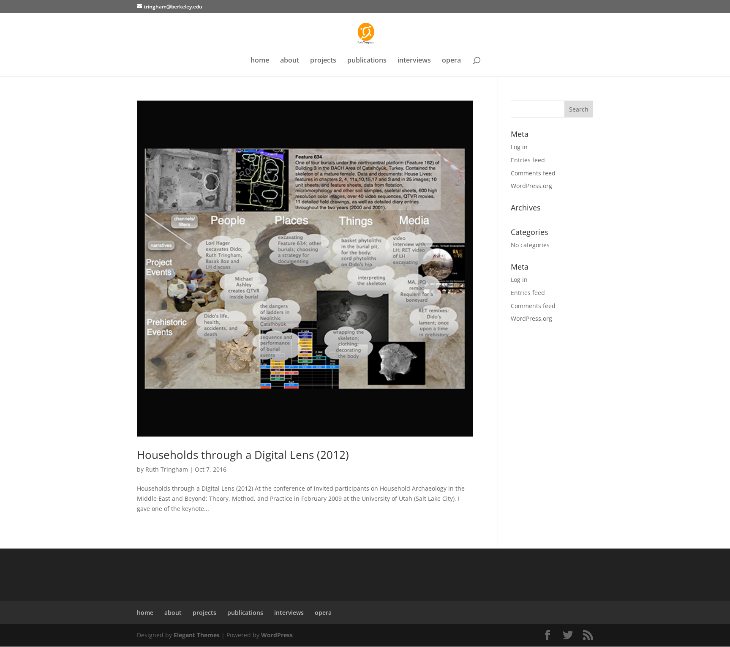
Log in (519, 147)
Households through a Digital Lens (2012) (243, 454)
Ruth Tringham (166, 469)
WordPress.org (531, 186)
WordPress (277, 635)
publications (367, 61)
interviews (414, 61)
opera (451, 61)
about (289, 61)
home (260, 61)
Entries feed (528, 160)
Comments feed (533, 173)
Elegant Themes (197, 635)
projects (323, 61)
